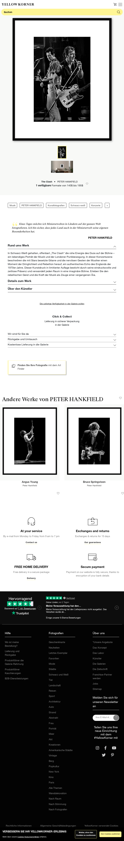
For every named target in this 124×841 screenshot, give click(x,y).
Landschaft (55, 686)
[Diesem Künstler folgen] (120, 398)
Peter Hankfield (30, 486)
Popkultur (54, 766)
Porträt (52, 729)
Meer (51, 734)
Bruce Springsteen (94, 482)
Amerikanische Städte (60, 750)
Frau (51, 723)
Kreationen (54, 745)
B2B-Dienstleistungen (16, 679)
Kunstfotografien (56, 206)
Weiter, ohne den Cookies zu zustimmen (86, 834)
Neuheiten (54, 648)
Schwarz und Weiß (58, 675)
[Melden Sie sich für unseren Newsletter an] (116, 718)
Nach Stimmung (57, 804)
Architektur (55, 702)
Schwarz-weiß (78, 206)
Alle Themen (55, 788)
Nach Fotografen (58, 810)
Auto (51, 707)
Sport (52, 696)
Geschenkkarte (57, 642)
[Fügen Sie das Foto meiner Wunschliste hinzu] (58, 493)
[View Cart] (115, 4)
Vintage (53, 756)
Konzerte (95, 206)
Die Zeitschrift (100, 669)
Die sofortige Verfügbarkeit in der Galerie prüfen (62, 304)
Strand (52, 712)
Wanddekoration (58, 793)
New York (54, 772)
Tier (51, 680)
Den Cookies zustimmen (110, 834)
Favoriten (54, 659)
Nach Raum (55, 799)
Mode (52, 664)
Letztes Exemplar (58, 653)
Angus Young (30, 482)
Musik (13, 206)
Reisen (52, 691)
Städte (52, 669)
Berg (51, 761)
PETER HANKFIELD (31, 206)
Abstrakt (53, 718)
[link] (18, 4)
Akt (50, 739)
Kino (51, 777)
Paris (51, 783)
